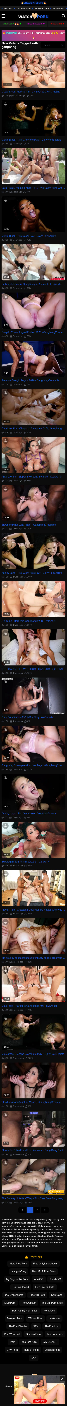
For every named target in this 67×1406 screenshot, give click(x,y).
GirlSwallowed (21, 1287)
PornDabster (29, 1302)
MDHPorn (9, 1302)
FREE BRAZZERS (35, 24)
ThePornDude (42, 8)
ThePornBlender (18, 1326)
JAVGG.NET (50, 1342)
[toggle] (3, 16)
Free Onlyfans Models (45, 1263)
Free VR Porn (37, 1295)
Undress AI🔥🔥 (11, 24)
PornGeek (49, 1310)
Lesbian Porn (52, 1349)
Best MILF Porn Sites (44, 1271)
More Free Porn (18, 1263)
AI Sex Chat (56, 24)
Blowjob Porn (14, 1318)
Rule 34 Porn (31, 1349)
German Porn (33, 1334)
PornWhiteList (12, 1334)
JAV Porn (12, 1349)
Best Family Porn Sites (24, 1310)
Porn (12, 1342)
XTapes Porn (35, 1318)
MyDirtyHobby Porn (17, 1279)
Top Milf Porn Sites (52, 1302)
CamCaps (56, 1295)
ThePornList (51, 1326)
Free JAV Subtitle (44, 1287)
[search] (63, 16)
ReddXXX (55, 1279)
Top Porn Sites (24, 8)
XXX (35, 1326)
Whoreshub (58, 8)
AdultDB (38, 1279)
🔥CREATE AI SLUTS (32, 3)
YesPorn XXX (29, 1342)
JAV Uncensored (14, 1295)
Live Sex (8, 8)
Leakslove (54, 1318)
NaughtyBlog (19, 1271)
